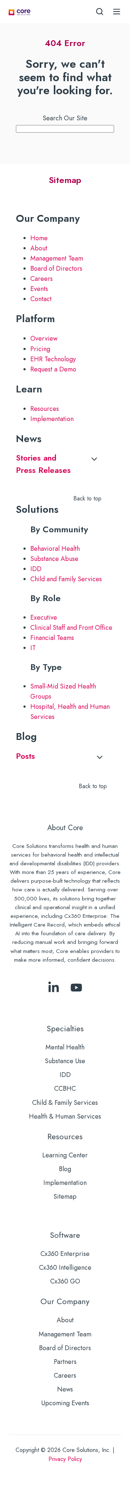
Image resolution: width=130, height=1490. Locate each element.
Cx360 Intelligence (65, 1267)
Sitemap (65, 1196)
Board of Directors (56, 268)
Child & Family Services (65, 1102)
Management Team (56, 258)
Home (39, 238)
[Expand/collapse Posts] (99, 757)
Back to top (87, 498)
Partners (65, 1361)
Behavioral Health (55, 548)
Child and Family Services (66, 579)
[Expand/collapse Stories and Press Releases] (94, 459)
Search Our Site (65, 118)
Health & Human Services (65, 1116)
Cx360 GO (65, 1281)
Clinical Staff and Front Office (71, 627)
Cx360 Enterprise (65, 1253)
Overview (43, 338)
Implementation (52, 419)
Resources (44, 408)
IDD (36, 569)
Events (39, 289)
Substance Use (65, 1061)
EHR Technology (53, 359)
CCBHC (65, 1088)
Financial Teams (52, 637)
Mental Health (65, 1047)
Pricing (40, 349)
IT (33, 648)
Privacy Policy (65, 1459)
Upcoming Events (65, 1403)
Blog (65, 1169)
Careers (41, 278)
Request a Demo (53, 369)
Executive (43, 617)
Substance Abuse (54, 558)
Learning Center (65, 1155)
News (65, 1389)
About (38, 248)
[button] (99, 11)
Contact (41, 299)
